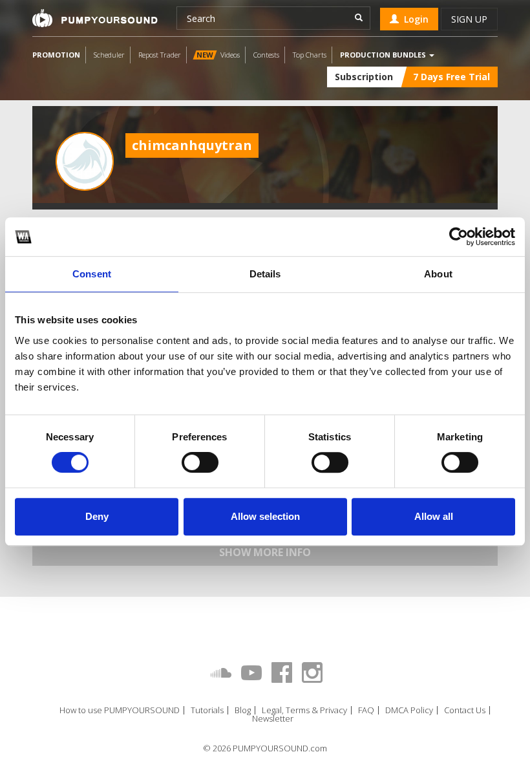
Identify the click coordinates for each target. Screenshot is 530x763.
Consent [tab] (91, 273)
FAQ (366, 710)
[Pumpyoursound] (95, 18)
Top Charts (309, 54)
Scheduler (109, 54)
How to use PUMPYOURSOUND (119, 710)
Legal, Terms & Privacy (304, 710)
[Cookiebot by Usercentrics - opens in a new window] (458, 236)
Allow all (433, 516)
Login (414, 19)
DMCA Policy (409, 710)
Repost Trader (159, 54)
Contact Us (464, 710)
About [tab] (438, 273)
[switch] (200, 462)
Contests (266, 54)
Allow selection (265, 516)
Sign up (469, 19)
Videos (218, 54)
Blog (243, 710)
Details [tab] (265, 273)
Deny (97, 516)
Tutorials (207, 710)
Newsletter (272, 719)
